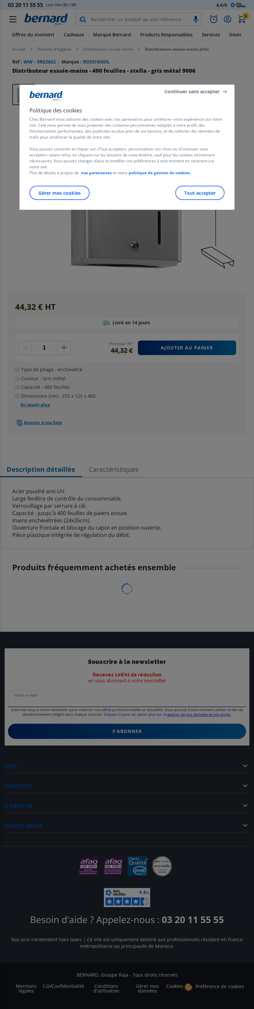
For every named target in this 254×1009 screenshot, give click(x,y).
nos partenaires (96, 173)
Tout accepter (200, 193)
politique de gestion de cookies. (160, 173)
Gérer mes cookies (59, 193)
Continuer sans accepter (192, 91)
